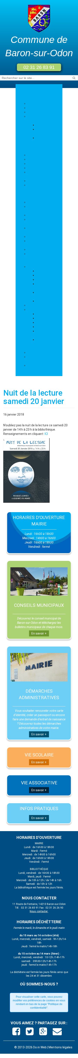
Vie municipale (32, 148)
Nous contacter (39, 911)
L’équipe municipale (41, 155)
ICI (46, 434)
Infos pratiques (38, 202)
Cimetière (34, 236)
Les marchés (37, 253)
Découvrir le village (40, 107)
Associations (37, 305)
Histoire (33, 112)
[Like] (16, 1033)
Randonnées (45, 322)
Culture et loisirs (39, 309)
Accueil (27, 88)
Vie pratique (30, 195)
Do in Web (40, 1047)
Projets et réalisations (43, 163)
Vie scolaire (36, 266)
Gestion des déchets (42, 249)
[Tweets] (30, 1033)
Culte (40, 318)
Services (28, 346)
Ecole (40, 271)
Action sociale (37, 365)
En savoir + (39, 633)
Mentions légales (60, 1047)
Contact (28, 371)
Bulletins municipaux (42, 159)
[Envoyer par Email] (57, 1033)
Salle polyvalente (39, 215)
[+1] (43, 1033)
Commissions (37, 180)
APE (39, 301)
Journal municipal (40, 168)
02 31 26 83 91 (39, 67)
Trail (39, 326)
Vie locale (28, 260)
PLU (39, 125)
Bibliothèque (45, 314)
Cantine (41, 279)
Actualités (35, 103)
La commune (31, 97)
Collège (41, 275)
